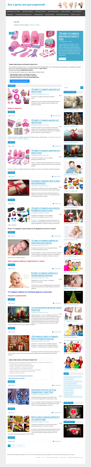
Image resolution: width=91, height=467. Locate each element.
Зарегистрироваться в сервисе (17, 376)
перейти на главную (35, 25)
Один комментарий (56, 114)
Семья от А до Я (75, 14)
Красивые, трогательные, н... (71, 287)
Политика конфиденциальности (75, 455)
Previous (10, 33)
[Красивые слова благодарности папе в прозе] (73, 171)
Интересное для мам (62, 14)
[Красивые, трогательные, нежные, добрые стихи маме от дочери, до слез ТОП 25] (73, 285)
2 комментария (57, 301)
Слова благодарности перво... (71, 222)
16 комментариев (57, 410)
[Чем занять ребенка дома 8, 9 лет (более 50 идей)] (73, 139)
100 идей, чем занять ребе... (71, 335)
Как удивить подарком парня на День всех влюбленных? (69, 36)
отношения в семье (68, 388)
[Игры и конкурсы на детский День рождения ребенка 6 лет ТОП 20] (73, 366)
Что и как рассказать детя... (70, 157)
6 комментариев (57, 267)
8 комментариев (57, 383)
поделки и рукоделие (69, 390)
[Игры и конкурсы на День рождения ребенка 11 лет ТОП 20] (73, 350)
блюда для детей (77, 375)
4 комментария (57, 144)
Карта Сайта (63, 455)
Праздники (10, 14)
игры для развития (68, 384)
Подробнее (62, 57)
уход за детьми (78, 395)
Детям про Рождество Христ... (71, 124)
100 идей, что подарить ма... (71, 189)
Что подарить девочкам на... (71, 319)
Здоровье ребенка (27, 11)
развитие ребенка (68, 392)
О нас (43, 455)
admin (70, 41)
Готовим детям (38, 14)
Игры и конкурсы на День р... (71, 254)
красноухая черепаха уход (75, 386)
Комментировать (57, 174)
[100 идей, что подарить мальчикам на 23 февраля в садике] (73, 187)
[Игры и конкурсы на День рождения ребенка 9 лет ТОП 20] (73, 252)
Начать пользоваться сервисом (20, 79)
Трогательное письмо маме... (71, 238)
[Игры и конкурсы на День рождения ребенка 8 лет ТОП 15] (73, 269)
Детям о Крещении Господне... (71, 108)
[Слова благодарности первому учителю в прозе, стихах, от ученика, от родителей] (73, 220)
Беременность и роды (13, 11)
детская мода (79, 379)
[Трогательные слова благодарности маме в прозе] (73, 204)
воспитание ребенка (68, 377)
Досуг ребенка (77, 11)
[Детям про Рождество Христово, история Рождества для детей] (73, 122)
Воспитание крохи (53, 11)
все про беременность (69, 379)
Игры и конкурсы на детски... (71, 368)
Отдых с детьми (65, 11)
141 (20, 444)
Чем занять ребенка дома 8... (71, 140)
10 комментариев (57, 234)
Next (13, 33)
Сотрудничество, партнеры (52, 455)
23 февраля (34, 218)
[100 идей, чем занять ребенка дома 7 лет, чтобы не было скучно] (73, 334)
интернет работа (77, 384)
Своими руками (49, 14)
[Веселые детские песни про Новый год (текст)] (73, 301)
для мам (66, 381)
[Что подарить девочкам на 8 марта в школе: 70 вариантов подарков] (73, 317)
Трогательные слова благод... (71, 205)
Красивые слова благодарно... (71, 173)
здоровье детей (72, 381)
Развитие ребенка (40, 11)
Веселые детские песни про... (71, 303)
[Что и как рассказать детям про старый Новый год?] (73, 155)
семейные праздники (69, 395)
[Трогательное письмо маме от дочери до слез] (73, 236)
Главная (38, 455)
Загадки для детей (68, 375)
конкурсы (66, 386)
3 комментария (57, 202)
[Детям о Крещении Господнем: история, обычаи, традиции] (73, 106)
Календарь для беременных (23, 14)
